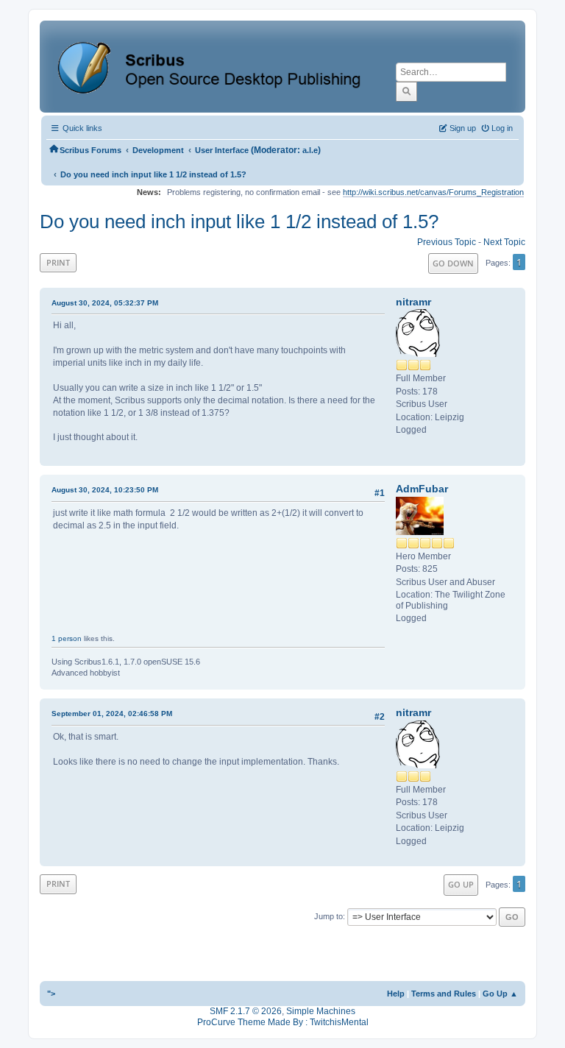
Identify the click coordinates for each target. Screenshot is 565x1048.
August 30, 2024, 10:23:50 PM (104, 490)
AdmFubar (422, 489)
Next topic (504, 242)
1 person (66, 638)
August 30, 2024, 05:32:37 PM (104, 303)
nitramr (413, 302)
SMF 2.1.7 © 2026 (246, 1011)
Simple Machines (320, 1011)
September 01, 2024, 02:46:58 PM (111, 713)
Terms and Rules (443, 993)
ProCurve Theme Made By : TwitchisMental (283, 1022)
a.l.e (310, 150)
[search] (406, 91)
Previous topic (446, 242)
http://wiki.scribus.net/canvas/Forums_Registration (433, 192)
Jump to (328, 916)
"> (51, 993)
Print (58, 262)
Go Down (453, 263)
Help (396, 993)
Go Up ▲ (500, 993)
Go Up (461, 884)
